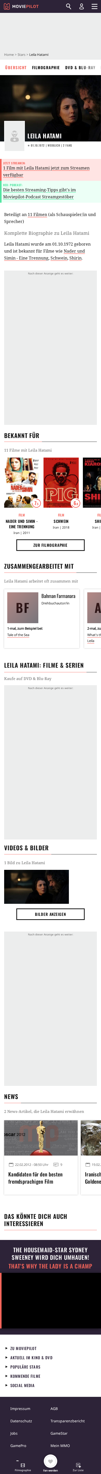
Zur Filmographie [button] (50, 545)
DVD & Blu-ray (80, 67)
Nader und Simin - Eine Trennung (22, 524)
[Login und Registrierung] (81, 6)
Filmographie (46, 67)
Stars (21, 54)
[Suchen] (68, 6)
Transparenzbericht (68, 1420)
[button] (23, 1468)
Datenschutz (21, 1420)
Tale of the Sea (18, 634)
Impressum (20, 1408)
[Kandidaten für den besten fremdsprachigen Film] (41, 1137)
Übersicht (16, 67)
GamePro (18, 1445)
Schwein (59, 258)
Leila (90, 640)
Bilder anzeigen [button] (50, 914)
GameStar (59, 1433)
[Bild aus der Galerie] (36, 887)
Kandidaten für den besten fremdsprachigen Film (35, 1178)
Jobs (14, 1433)
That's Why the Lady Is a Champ (50, 1266)
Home (9, 54)
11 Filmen (37, 214)
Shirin (75, 258)
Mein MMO (60, 1445)
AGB (54, 1408)
